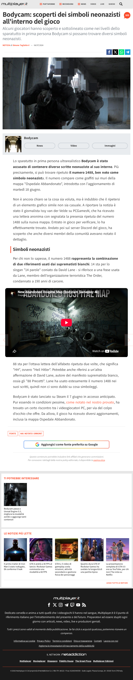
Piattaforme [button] (49, 4)
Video (93, 4)
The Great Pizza (83, 660)
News (40, 145)
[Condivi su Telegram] (127, 52)
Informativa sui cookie (24, 640)
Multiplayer (25, 660)
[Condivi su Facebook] (109, 52)
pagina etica (99, 460)
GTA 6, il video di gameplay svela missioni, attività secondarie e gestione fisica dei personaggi (65, 569)
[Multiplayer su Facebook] (49, 605)
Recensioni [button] (67, 4)
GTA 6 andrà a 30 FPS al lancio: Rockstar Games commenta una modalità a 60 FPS (41, 567)
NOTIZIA (6, 45)
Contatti (98, 640)
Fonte (12, 433)
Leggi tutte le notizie (117, 583)
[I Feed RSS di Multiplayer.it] (84, 605)
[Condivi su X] (115, 52)
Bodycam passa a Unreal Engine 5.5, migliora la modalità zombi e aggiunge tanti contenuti (15, 514)
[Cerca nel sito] (121, 4)
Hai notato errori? (31, 433)
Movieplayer (39, 660)
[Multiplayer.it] (14, 4)
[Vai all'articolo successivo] (4, 340)
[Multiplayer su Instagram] (61, 605)
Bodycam (31, 138)
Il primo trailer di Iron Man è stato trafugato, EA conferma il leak (14, 566)
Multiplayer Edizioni (103, 660)
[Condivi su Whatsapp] (121, 52)
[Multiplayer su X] (55, 605)
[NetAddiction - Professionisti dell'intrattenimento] (74, 655)
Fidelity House (66, 660)
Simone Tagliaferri (21, 45)
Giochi (112, 4)
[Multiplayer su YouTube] (78, 605)
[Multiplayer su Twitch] (72, 605)
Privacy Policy (44, 640)
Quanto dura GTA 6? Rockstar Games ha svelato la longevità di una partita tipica (91, 567)
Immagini (110, 145)
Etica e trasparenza (83, 640)
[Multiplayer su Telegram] (66, 605)
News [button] (83, 4)
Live (102, 4)
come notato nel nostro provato (90, 402)
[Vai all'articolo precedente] (129, 340)
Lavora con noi (111, 640)
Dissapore (52, 660)
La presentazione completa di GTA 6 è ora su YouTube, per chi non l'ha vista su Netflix (117, 569)
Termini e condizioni (62, 640)
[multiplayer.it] (66, 598)
